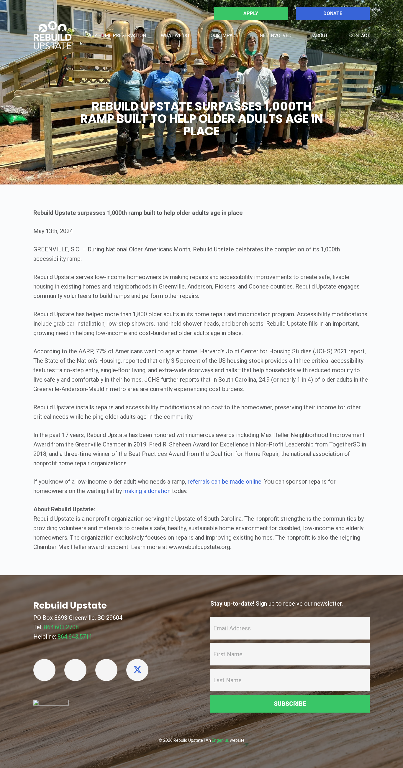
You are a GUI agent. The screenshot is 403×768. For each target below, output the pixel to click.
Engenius (220, 740)
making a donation (147, 491)
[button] (193, 35)
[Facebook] (44, 670)
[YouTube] (75, 670)
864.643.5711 (75, 636)
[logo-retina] (52, 35)
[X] (137, 670)
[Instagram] (106, 670)
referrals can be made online (224, 481)
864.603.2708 (61, 627)
